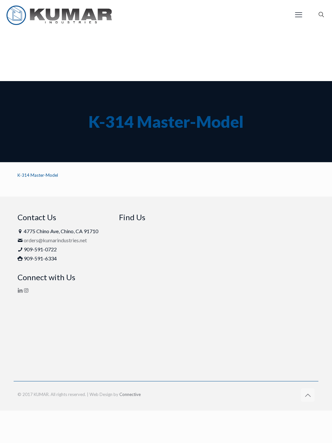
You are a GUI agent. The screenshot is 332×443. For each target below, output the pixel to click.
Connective (130, 394)
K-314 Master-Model (38, 175)
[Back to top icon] (307, 395)
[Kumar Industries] (59, 14)
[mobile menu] (298, 14)
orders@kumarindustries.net (55, 240)
